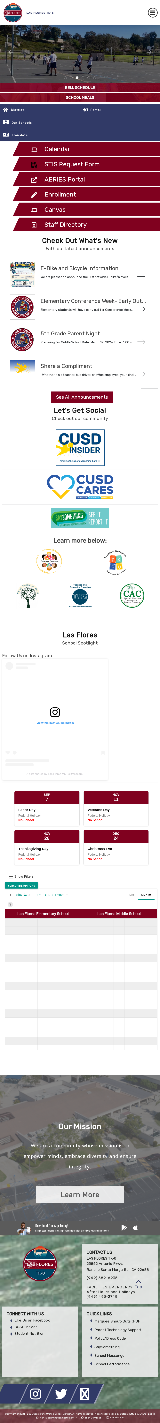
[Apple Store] (135, 1229)
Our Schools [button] (22, 122)
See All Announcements (82, 397)
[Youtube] (87, 1402)
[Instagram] (37, 1402)
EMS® (143, 1413)
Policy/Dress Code (110, 1338)
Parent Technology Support (117, 1330)
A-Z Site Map (117, 1417)
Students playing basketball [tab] (77, 78)
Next (149, 52)
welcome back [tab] (71, 78)
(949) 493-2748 (102, 1296)
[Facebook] (12, 1402)
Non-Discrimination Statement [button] (57, 1417)
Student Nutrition (29, 1333)
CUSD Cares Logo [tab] (95, 78)
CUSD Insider (25, 1327)
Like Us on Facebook (32, 1320)
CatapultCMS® (128, 1413)
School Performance (112, 1364)
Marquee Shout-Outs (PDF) (117, 1321)
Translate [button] (20, 135)
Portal (95, 110)
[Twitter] (62, 1402)
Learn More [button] (80, 1194)
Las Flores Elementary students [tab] (83, 78)
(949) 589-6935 (102, 1278)
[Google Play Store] (124, 1229)
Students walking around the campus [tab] (89, 78)
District (17, 110)
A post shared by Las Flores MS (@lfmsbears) (55, 773)
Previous (11, 52)
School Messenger (110, 1355)
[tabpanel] (80, 54)
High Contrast (93, 1417)
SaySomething (107, 1347)
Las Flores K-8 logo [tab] (65, 78)
